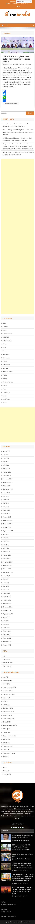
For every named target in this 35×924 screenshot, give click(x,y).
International (6, 358)
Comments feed (8, 662)
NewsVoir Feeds (7, 371)
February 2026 (7, 472)
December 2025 (7, 479)
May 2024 (6, 545)
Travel (4, 396)
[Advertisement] (17, 236)
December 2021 (7, 638)
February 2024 (7, 555)
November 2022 (7, 607)
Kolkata (5, 361)
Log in (4, 656)
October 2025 (7, 486)
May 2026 (6, 461)
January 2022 (7, 634)
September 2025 (8, 489)
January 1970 (7, 645)
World (4, 403)
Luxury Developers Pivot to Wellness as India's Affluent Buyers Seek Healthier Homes (16, 125)
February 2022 (7, 631)
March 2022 (6, 627)
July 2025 (5, 496)
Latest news (6, 364)
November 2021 (7, 641)
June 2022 (6, 624)
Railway (5, 378)
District (5, 330)
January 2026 (7, 475)
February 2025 (7, 513)
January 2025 (7, 517)
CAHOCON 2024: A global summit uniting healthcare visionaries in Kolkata (17, 58)
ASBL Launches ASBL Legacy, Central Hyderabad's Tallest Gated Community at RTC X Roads (17, 139)
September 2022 (8, 614)
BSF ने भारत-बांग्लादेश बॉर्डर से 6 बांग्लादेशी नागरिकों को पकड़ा (21, 846)
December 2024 (7, 520)
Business (5, 326)
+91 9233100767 (12, 916)
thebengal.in (26, 840)
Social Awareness (8, 382)
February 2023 (7, 596)
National (5, 368)
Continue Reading (11, 103)
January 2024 (7, 558)
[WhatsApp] (17, 97)
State (4, 389)
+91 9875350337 (6, 911)
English (21, 1)
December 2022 (7, 603)
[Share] (17, 100)
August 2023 (6, 576)
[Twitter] (17, 94)
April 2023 (6, 589)
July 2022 (5, 621)
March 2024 (6, 551)
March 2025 (6, 510)
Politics (5, 375)
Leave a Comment (26, 64)
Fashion (5, 344)
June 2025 (6, 499)
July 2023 (5, 579)
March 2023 (6, 593)
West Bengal (6, 399)
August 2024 (6, 534)
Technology (6, 392)
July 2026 (5, 455)
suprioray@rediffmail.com (8, 904)
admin (16, 64)
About (8, 3)
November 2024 (7, 524)
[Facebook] (17, 91)
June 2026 (6, 458)
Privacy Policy (24, 3)
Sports (5, 385)
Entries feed (6, 659)
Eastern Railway (7, 333)
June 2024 (6, 541)
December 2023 (7, 562)
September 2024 (8, 531)
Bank (4, 323)
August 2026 (6, 451)
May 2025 (6, 503)
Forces (5, 351)
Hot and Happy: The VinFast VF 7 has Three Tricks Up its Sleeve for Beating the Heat (18, 153)
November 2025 (7, 482)
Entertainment (7, 340)
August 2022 (6, 617)
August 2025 (6, 493)
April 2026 (6, 465)
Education (6, 337)
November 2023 (7, 565)
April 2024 (6, 548)
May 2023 (6, 586)
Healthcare (6, 354)
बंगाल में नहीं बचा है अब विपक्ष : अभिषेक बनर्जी (22, 855)
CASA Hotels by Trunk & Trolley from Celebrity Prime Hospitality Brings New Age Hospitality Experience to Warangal (18, 132)
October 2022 (7, 610)
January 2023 (7, 600)
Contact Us (15, 3)
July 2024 (5, 538)
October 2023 (7, 569)
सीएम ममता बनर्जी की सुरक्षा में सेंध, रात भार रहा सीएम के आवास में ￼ (22, 836)
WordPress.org (7, 666)
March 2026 (6, 468)
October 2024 (7, 527)
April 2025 (6, 506)
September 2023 (8, 572)
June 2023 (6, 583)
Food (4, 347)
